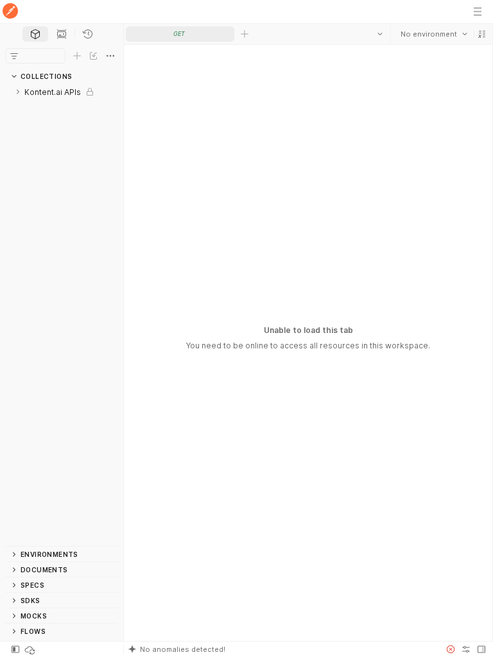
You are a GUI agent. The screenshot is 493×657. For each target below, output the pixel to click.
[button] (481, 34)
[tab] (35, 34)
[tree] (61, 315)
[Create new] (77, 56)
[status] (31, 649)
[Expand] (18, 92)
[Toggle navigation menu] (477, 11)
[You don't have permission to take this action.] (244, 34)
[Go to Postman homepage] (10, 12)
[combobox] (433, 34)
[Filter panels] (14, 55)
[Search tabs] (379, 34)
